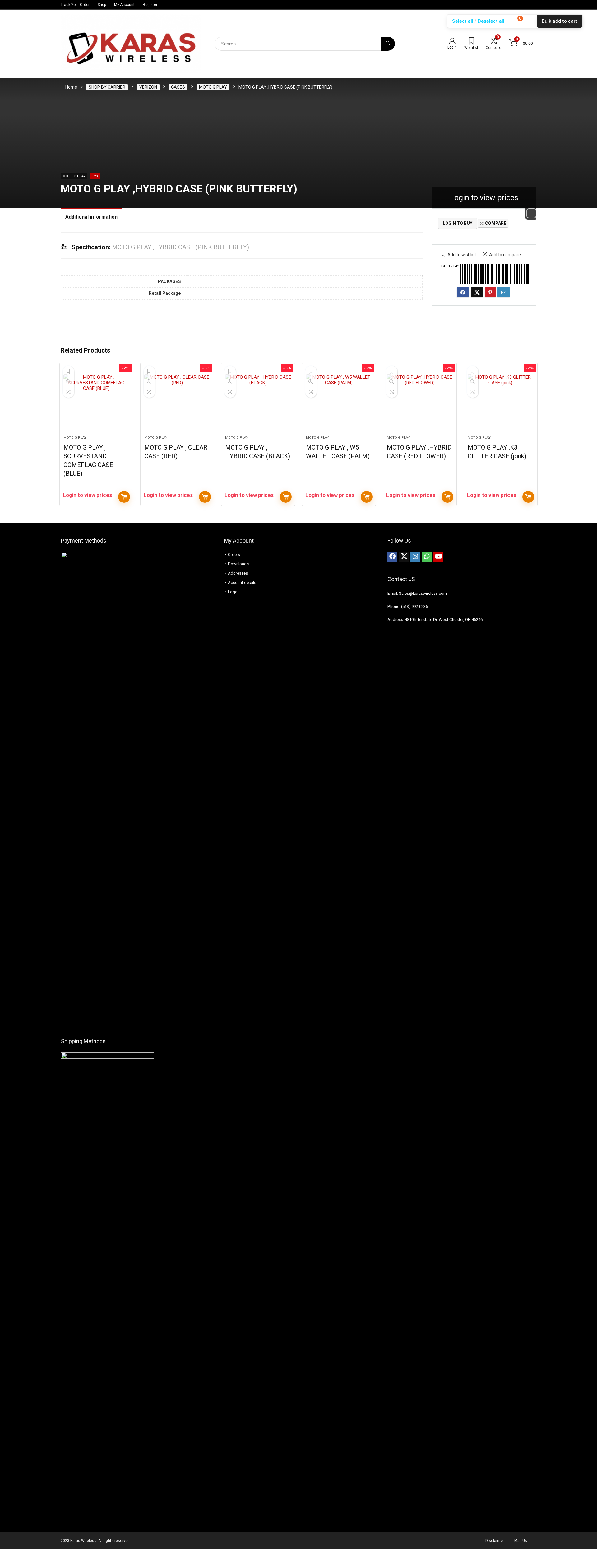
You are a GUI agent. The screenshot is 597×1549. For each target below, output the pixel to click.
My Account (124, 4)
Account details (242, 582)
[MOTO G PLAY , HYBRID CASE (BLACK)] (258, 402)
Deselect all (491, 21)
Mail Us (520, 1540)
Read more (124, 497)
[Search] (388, 44)
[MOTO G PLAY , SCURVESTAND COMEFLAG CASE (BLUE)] (96, 402)
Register (150, 4)
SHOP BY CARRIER (107, 87)
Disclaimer (494, 1540)
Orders (234, 554)
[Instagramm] (415, 557)
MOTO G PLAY (213, 87)
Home (71, 87)
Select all (462, 21)
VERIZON (148, 87)
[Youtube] (438, 557)
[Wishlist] (471, 41)
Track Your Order (75, 4)
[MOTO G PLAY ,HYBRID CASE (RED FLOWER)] (420, 402)
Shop (102, 4)
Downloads (238, 564)
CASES (178, 87)
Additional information (91, 217)
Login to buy (457, 223)
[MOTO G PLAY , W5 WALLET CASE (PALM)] (339, 402)
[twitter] (404, 557)
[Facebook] (392, 557)
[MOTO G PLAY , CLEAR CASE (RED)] (177, 402)
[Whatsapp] (427, 557)
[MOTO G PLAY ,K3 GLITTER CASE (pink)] (501, 402)
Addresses (238, 573)
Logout (234, 592)
